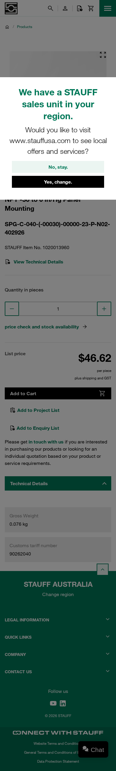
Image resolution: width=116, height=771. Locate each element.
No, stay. (58, 167)
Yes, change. (58, 182)
